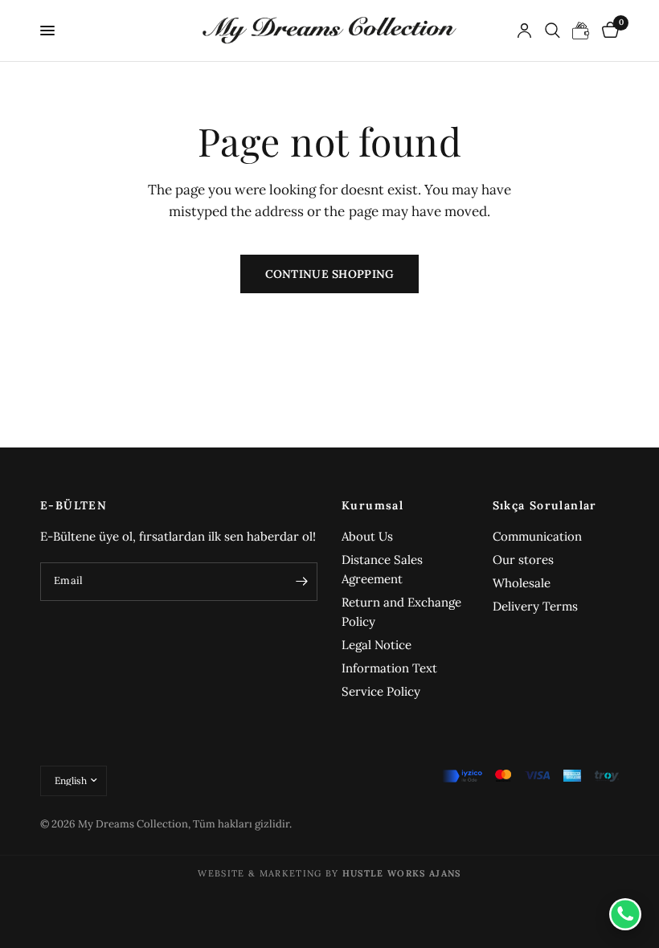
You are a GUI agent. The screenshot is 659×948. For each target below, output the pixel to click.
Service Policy (381, 691)
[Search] (552, 30)
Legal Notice (376, 644)
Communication (537, 536)
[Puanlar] (581, 30)
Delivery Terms (535, 606)
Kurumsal (372, 505)
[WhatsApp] (625, 914)
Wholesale (522, 582)
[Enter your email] (301, 581)
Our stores (523, 559)
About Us (367, 536)
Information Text (389, 668)
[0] (607, 30)
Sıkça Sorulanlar (545, 505)
